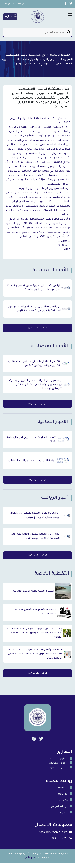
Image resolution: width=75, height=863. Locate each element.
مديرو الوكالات (9, 4)
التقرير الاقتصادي (58, 763)
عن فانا (21, 4)
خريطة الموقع (59, 806)
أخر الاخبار (62, 794)
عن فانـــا (63, 800)
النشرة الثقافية (59, 767)
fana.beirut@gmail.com (53, 832)
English (8, 16)
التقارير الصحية (59, 759)
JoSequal (30, 858)
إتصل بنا (63, 812)
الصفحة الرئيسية (59, 55)
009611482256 (59, 838)
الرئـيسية (62, 788)
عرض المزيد (40, 328)
